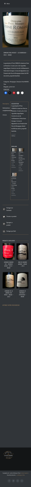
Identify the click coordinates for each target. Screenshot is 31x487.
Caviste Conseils (24, 473)
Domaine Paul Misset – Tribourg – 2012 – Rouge (14, 156)
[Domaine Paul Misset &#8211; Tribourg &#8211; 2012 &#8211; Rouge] (14, 149)
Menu (8, 4)
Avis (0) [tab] (5, 115)
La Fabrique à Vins (21, 475)
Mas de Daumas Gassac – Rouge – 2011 (22, 264)
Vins (5, 84)
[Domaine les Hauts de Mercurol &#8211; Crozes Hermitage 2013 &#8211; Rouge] (14, 174)
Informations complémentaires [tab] (6, 109)
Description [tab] (6, 104)
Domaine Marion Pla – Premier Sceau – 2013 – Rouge (8, 265)
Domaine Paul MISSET (23, 82)
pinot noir (12, 87)
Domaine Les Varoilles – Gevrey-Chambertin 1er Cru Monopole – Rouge (22, 158)
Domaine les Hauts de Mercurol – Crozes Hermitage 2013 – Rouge (14, 182)
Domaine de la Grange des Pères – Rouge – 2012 (8, 294)
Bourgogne (13, 82)
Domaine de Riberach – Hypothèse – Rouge (22, 294)
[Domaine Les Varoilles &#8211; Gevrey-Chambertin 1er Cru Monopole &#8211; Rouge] (21, 149)
